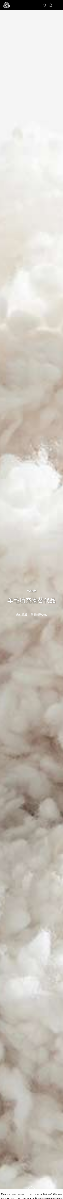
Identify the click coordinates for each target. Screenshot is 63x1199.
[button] (44, 5)
